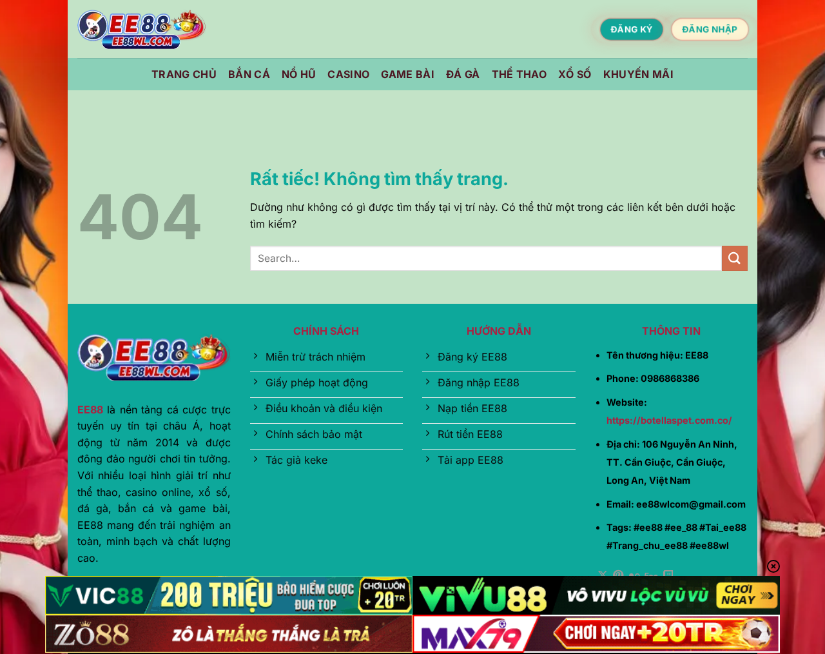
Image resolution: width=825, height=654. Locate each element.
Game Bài (407, 74)
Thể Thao (519, 74)
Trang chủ (184, 74)
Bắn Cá (249, 74)
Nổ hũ (299, 74)
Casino (348, 74)
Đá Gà (463, 74)
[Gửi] (735, 258)
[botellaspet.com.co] (141, 29)
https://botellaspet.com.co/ (669, 420)
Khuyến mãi (638, 74)
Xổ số (575, 74)
